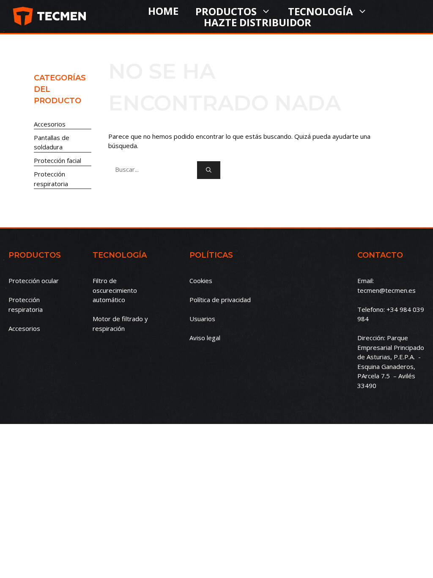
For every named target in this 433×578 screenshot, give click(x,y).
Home (163, 11)
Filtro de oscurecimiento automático (115, 290)
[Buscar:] (152, 169)
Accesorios (50, 124)
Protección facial (57, 160)
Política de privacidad (220, 299)
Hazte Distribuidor (257, 22)
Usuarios (202, 318)
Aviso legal (204, 337)
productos (226, 11)
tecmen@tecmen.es (386, 290)
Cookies (200, 280)
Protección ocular (33, 280)
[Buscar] (208, 170)
